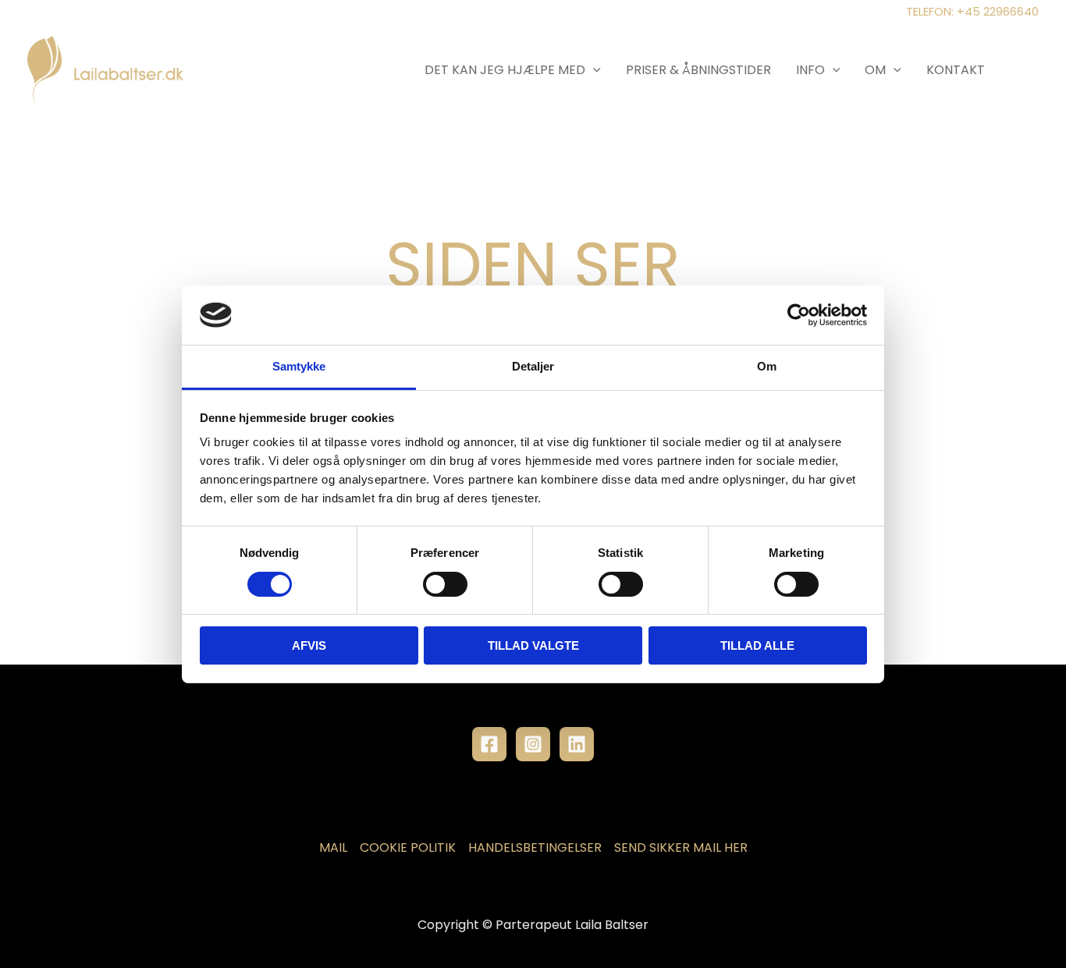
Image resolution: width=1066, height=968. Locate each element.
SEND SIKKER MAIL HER (681, 847)
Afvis (309, 645)
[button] (593, 70)
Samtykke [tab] (299, 366)
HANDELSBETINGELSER (535, 847)
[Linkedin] (577, 744)
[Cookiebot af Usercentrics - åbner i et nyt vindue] (798, 315)
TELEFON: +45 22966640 (972, 11)
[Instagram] (533, 744)
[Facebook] (489, 744)
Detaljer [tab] (533, 366)
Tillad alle (757, 645)
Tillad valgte (533, 645)
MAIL (333, 847)
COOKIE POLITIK (408, 847)
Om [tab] (766, 366)
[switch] (445, 584)
